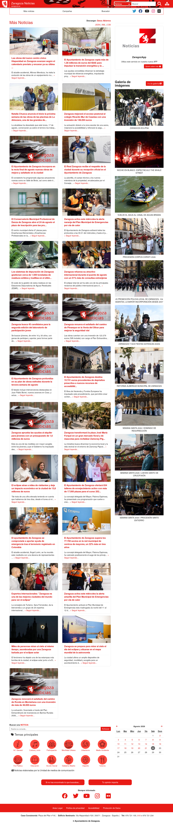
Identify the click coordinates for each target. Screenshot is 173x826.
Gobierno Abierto (68, 765)
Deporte (85, 765)
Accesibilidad (93, 808)
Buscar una (18, 724)
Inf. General (18, 750)
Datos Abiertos (104, 20)
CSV (109, 24)
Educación (35, 765)
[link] (117, 726)
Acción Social (51, 765)
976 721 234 (148, 815)
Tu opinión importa (110, 782)
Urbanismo (85, 750)
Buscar (106, 729)
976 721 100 (130, 815)
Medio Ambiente (102, 750)
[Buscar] (159, 4)
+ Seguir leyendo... (78, 76)
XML (104, 24)
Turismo (102, 765)
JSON (97, 24)
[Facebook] (140, 11)
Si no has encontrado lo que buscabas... (63, 782)
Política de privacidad (75, 808)
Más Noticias (21, 22)
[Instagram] (153, 11)
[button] (153, 66)
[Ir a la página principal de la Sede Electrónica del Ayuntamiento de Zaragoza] (5, 4)
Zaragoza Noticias (23, 3)
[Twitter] (134, 11)
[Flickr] (159, 11)
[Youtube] (147, 11)
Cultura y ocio (34, 750)
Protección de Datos (111, 808)
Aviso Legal (57, 808)
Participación (52, 750)
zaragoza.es (15, 6)
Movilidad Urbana (68, 750)
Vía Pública (17, 765)
